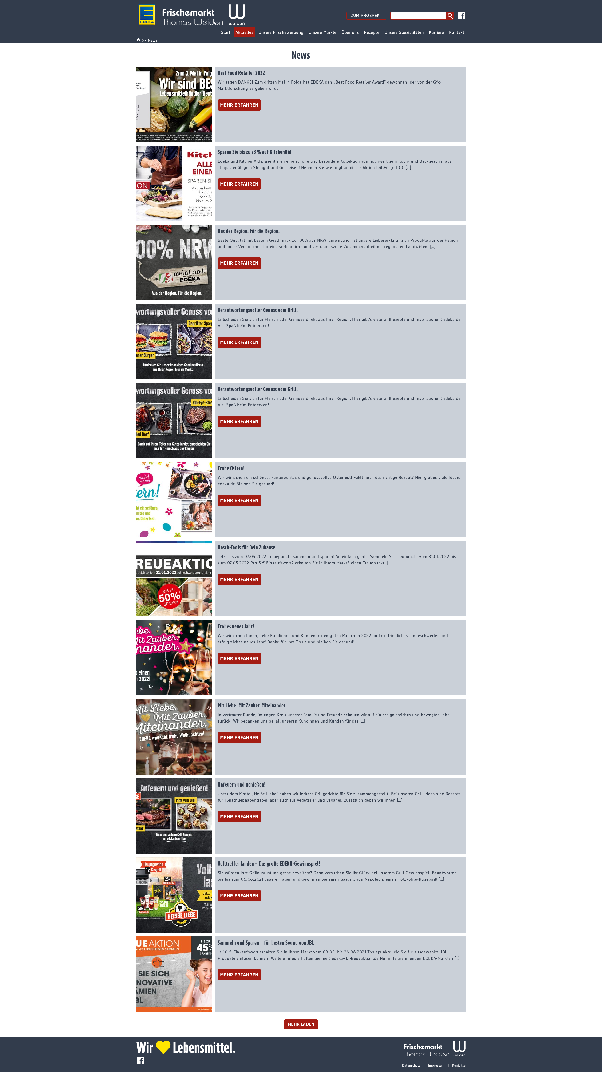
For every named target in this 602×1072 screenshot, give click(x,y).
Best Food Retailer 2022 (241, 72)
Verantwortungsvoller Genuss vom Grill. (258, 309)
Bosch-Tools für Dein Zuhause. (247, 547)
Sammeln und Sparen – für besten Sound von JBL (266, 942)
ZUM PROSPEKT (366, 15)
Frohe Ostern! (231, 468)
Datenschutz (411, 1065)
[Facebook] (462, 16)
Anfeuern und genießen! (242, 784)
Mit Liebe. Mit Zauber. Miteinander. (252, 705)
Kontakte (459, 1065)
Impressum (436, 1065)
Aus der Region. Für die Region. (249, 230)
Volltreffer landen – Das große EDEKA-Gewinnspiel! (269, 863)
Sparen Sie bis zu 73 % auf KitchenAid (254, 151)
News (152, 40)
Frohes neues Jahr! (236, 626)
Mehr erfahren (239, 105)
